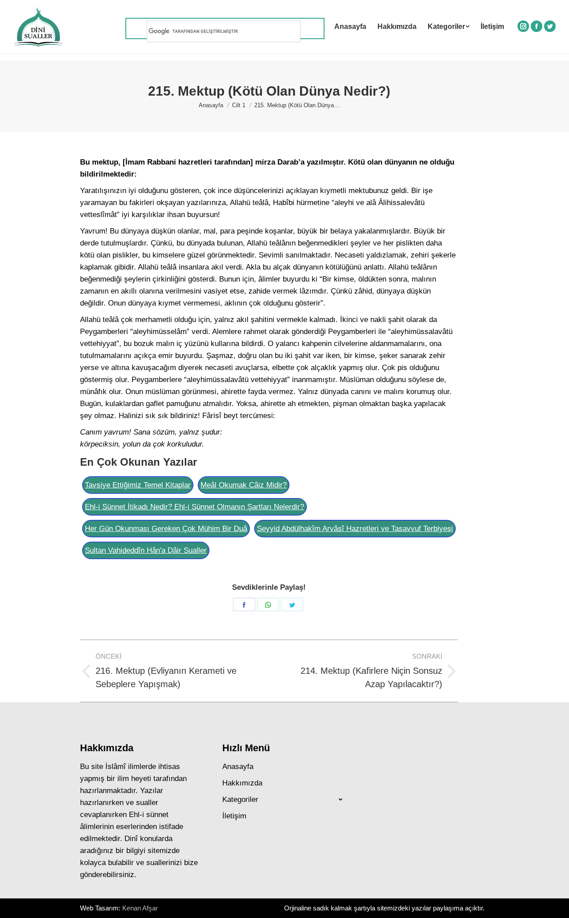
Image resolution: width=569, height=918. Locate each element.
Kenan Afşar (140, 908)
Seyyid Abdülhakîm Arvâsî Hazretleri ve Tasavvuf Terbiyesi (355, 528)
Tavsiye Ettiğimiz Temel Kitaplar (138, 485)
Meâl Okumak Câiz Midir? (243, 485)
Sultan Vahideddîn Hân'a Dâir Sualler (146, 550)
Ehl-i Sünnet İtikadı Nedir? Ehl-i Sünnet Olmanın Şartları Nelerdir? (194, 507)
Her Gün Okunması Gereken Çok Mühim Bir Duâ (166, 528)
